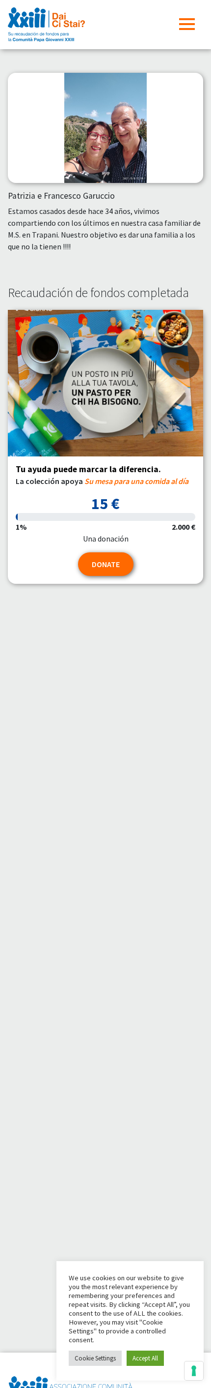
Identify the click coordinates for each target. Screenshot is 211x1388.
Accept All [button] (145, 1358)
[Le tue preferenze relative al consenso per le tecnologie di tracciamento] (194, 1370)
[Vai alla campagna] (105, 383)
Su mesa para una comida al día (136, 481)
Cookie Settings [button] (95, 1358)
